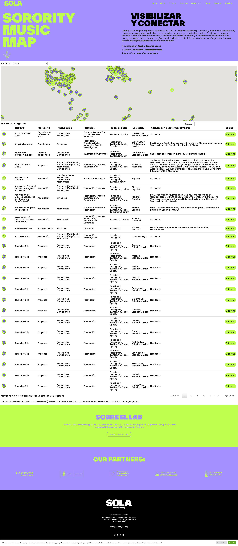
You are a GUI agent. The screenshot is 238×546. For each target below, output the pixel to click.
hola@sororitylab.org (119, 527)
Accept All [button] (232, 542)
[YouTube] (120, 535)
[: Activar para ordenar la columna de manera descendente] (7, 128)
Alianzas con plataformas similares (170, 127)
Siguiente (229, 395)
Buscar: (189, 124)
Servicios (90, 127)
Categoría (44, 127)
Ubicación (138, 127)
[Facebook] (117, 535)
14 (218, 395)
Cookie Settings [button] (221, 542)
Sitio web (230, 134)
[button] (110, 79)
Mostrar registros (13, 123)
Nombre (19, 127)
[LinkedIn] (123, 535)
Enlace (229, 127)
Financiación (65, 127)
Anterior (175, 395)
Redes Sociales (119, 127)
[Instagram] (115, 535)
